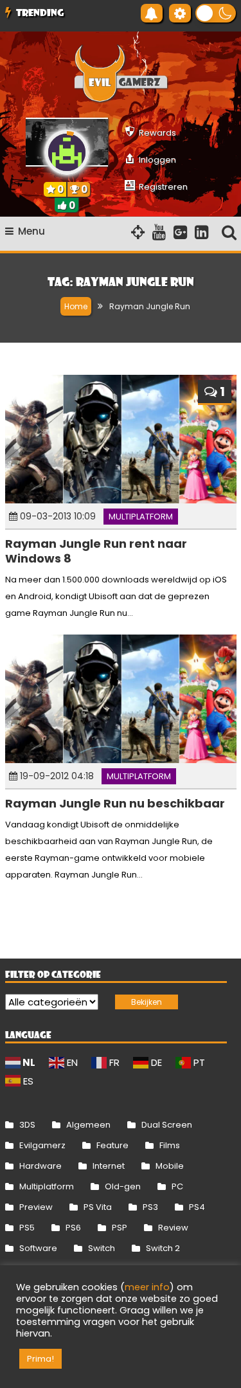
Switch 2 (163, 1248)
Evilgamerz (42, 1145)
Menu (31, 231)
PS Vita (98, 1207)
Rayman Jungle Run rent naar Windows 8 (96, 551)
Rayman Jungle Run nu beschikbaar (115, 803)
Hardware (40, 1166)
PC (177, 1186)
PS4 (197, 1207)
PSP (119, 1227)
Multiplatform (141, 516)
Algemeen (88, 1125)
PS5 (27, 1227)
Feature (112, 1145)
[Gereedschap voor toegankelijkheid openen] (180, 13)
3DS (27, 1125)
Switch (101, 1248)
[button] (215, 13)
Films (169, 1145)
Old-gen (123, 1186)
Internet (109, 1166)
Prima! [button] (40, 1359)
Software (38, 1248)
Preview (36, 1207)
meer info (147, 1287)
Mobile (170, 1166)
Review (173, 1227)
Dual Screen (166, 1125)
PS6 (73, 1227)
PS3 (150, 1207)
